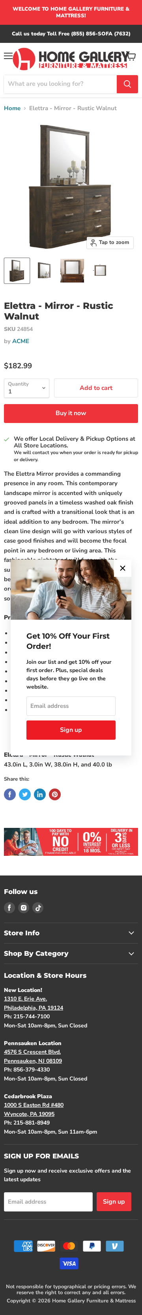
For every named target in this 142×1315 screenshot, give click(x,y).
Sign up (71, 730)
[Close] (122, 568)
